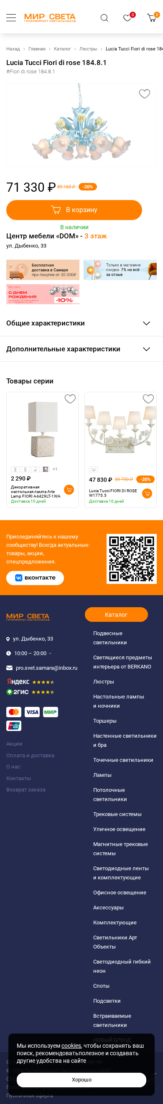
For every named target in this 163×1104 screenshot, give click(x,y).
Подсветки (107, 1001)
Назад (13, 49)
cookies (71, 1045)
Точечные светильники (123, 760)
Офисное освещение (119, 892)
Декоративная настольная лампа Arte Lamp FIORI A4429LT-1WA (36, 491)
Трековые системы (117, 814)
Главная (37, 49)
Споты (101, 986)
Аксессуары (108, 907)
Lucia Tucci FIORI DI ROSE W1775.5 (113, 493)
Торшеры (105, 721)
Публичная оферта (29, 1095)
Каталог (62, 49)
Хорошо (82, 1079)
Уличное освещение (119, 829)
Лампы (102, 775)
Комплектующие (115, 922)
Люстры (88, 49)
